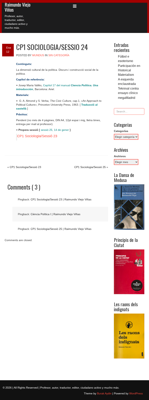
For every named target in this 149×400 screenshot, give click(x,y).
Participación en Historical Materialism (129, 70)
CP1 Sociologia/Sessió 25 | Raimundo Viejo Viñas (61, 228)
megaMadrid (126, 97)
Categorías (121, 131)
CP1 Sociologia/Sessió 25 (90, 167)
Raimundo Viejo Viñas (17, 7)
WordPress (136, 393)
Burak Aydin (104, 393)
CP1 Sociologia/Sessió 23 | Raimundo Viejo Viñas (61, 199)
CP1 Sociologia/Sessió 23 (37, 136)
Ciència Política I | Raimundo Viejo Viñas (55, 214)
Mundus (38, 55)
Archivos (120, 156)
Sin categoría (58, 55)
